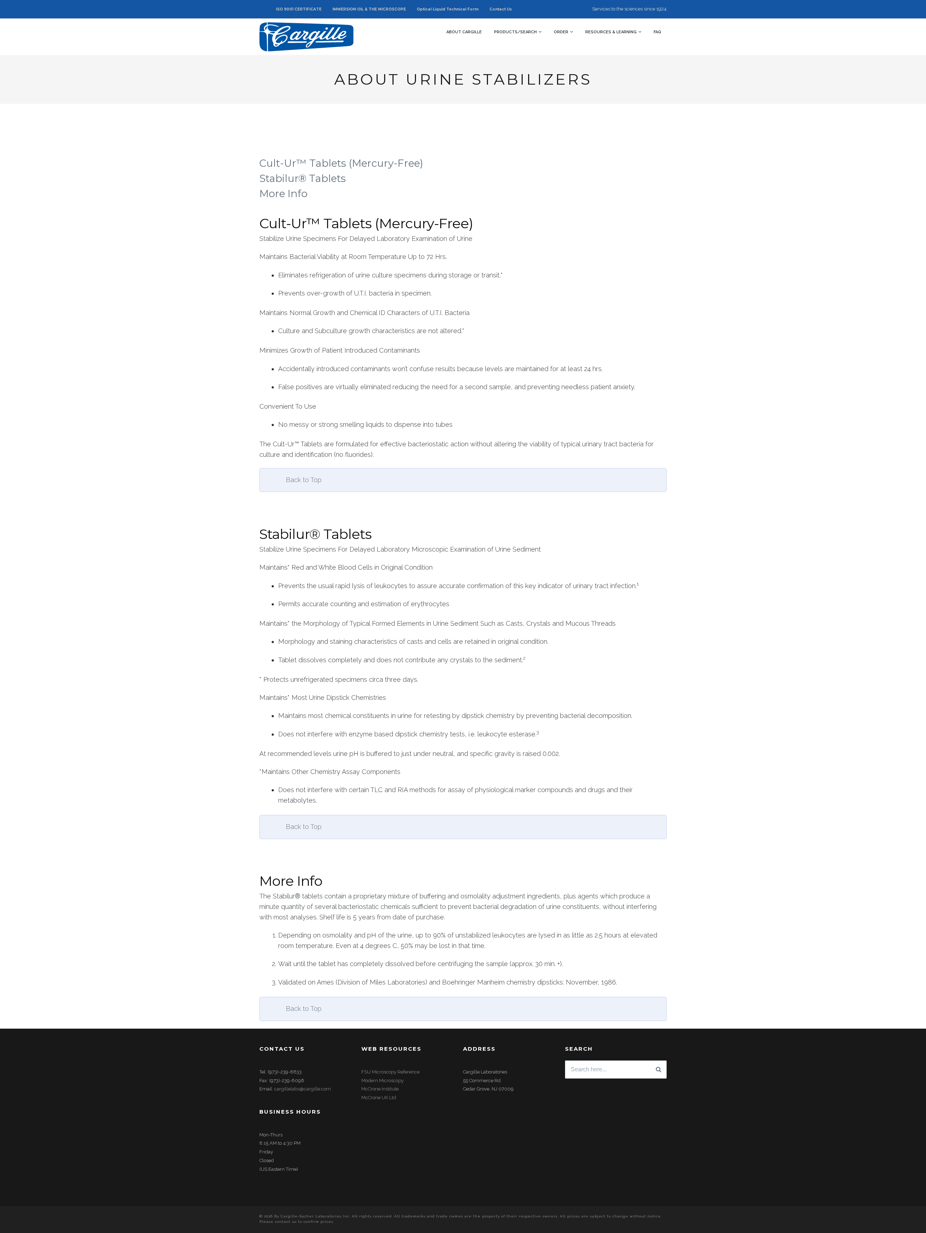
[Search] (658, 1069)
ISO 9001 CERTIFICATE (299, 9)
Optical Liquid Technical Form (448, 9)
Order (561, 32)
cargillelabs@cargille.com (302, 1089)
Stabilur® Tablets (302, 178)
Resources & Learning (611, 32)
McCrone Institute (380, 1089)
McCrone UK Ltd (378, 1097)
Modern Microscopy (382, 1080)
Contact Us (500, 9)
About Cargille (464, 32)
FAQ (657, 32)
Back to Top (304, 480)
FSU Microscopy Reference (390, 1072)
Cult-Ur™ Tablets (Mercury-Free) (342, 163)
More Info (283, 193)
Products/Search (515, 32)
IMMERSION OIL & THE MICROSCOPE (369, 9)
